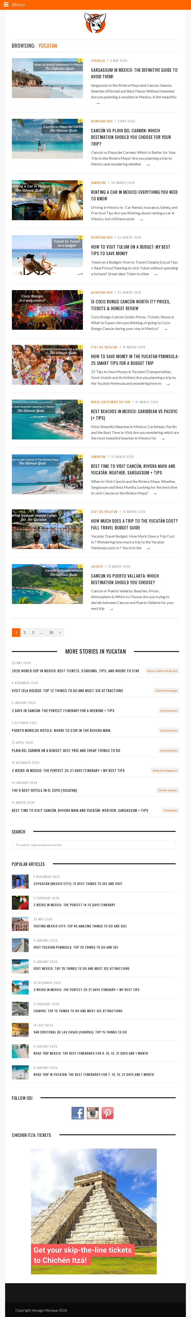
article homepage (166, 690)
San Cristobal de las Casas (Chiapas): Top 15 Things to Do (80, 1031)
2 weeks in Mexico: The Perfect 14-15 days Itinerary (74, 904)
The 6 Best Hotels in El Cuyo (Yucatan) (44, 790)
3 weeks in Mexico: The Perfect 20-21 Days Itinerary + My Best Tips (68, 770)
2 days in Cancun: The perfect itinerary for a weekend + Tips (63, 710)
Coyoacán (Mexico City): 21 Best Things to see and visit (78, 883)
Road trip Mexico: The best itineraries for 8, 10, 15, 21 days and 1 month (91, 1053)
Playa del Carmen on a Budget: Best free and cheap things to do (66, 750)
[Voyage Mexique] (95, 22)
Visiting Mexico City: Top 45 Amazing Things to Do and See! (80, 925)
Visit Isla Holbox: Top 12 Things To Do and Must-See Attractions (67, 690)
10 (51, 632)
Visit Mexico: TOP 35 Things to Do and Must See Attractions (82, 968)
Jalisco (97, 566)
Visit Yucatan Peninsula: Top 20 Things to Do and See (76, 947)
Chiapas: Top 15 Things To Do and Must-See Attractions (78, 1010)
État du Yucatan (104, 347)
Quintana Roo (102, 121)
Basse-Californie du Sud (110, 402)
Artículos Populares (165, 770)
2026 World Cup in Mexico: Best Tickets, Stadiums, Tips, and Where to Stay (75, 670)
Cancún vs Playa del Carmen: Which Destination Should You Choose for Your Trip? (131, 137)
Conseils (98, 60)
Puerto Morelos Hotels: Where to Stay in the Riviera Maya (61, 730)
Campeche (98, 183)
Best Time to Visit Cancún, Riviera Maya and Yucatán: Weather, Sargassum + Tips (80, 810)
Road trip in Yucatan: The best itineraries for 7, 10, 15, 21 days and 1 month (94, 1074)
